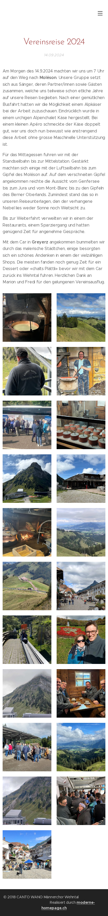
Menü (100, 13)
